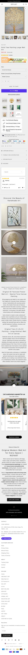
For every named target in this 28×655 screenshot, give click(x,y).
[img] (5, 178)
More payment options (14, 94)
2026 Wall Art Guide (6, 618)
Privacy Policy (4, 548)
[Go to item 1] (3, 37)
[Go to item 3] (11, 37)
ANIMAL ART (4, 596)
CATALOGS (4, 603)
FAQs (2, 545)
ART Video (4, 613)
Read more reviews (14, 437)
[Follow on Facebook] (2, 640)
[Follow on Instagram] (8, 640)
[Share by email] (10, 146)
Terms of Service (5, 555)
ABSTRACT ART (5, 576)
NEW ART (3, 591)
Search (3, 567)
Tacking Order (5, 562)
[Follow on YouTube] (15, 640)
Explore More (14, 499)
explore (23, 227)
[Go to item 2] (7, 37)
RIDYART (3, 44)
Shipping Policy (5, 553)
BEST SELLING (5, 589)
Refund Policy (4, 550)
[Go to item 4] (15, 37)
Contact (3, 564)
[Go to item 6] (24, 37)
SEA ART (3, 584)
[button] (4, 55)
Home (2, 574)
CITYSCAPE (4, 594)
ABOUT (3, 616)
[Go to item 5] (20, 37)
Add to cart (14, 86)
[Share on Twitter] (7, 146)
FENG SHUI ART (5, 601)
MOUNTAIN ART (5, 599)
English (20, 643)
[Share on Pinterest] (9, 146)
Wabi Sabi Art (5, 579)
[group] (14, 375)
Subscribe (7, 635)
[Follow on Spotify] (19, 640)
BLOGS (3, 606)
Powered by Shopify (18, 646)
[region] (14, 375)
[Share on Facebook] (5, 146)
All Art (3, 586)
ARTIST (3, 611)
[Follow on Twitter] (5, 640)
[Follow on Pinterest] (12, 640)
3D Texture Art (5, 581)
